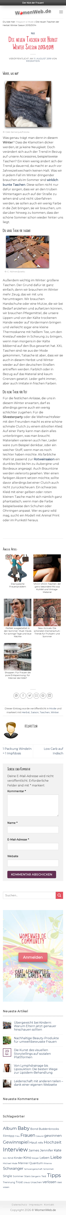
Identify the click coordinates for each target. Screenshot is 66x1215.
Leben (45, 1158)
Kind (10, 1157)
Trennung (9, 1182)
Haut (33, 1142)
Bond (34, 1129)
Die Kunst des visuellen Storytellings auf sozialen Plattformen (32, 1053)
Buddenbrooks (49, 1129)
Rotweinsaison (44, 459)
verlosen (49, 1182)
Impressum (36, 1204)
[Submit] (59, 895)
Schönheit (48, 1169)
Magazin (20, 21)
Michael (7, 1163)
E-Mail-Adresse (18, 839)
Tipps (54, 1175)
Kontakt (49, 1204)
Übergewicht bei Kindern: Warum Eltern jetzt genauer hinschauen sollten (35, 1026)
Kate (57, 1150)
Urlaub (26, 1182)
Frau (17, 1136)
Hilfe (40, 1142)
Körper (35, 1158)
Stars (27, 1176)
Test (43, 1176)
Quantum (36, 1163)
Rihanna (48, 1163)
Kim (5, 1158)
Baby (24, 1128)
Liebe (56, 1157)
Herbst (26, 712)
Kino (27, 1157)
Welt (59, 1182)
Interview (15, 1149)
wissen (6, 1187)
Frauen (27, 1135)
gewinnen (53, 1135)
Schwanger (13, 1168)
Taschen (45, 712)
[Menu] (61, 11)
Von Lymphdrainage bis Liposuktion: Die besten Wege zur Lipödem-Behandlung (36, 1069)
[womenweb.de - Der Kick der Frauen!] (33, 12)
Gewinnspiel (16, 1142)
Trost (19, 1182)
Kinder (18, 1158)
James (34, 1150)
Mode (30, 21)
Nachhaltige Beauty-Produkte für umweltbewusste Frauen (36, 1039)
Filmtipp (8, 1136)
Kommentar (16, 791)
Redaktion (33, 61)
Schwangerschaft (33, 1169)
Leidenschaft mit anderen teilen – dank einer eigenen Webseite (38, 1082)
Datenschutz (19, 1204)
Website (12, 856)
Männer (23, 1163)
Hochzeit (52, 1142)
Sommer (18, 1176)
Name (12, 823)
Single (7, 1176)
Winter (55, 712)
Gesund (39, 1136)
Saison (35, 712)
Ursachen (36, 1182)
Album (10, 1128)
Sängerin (36, 1176)
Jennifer (46, 1150)
